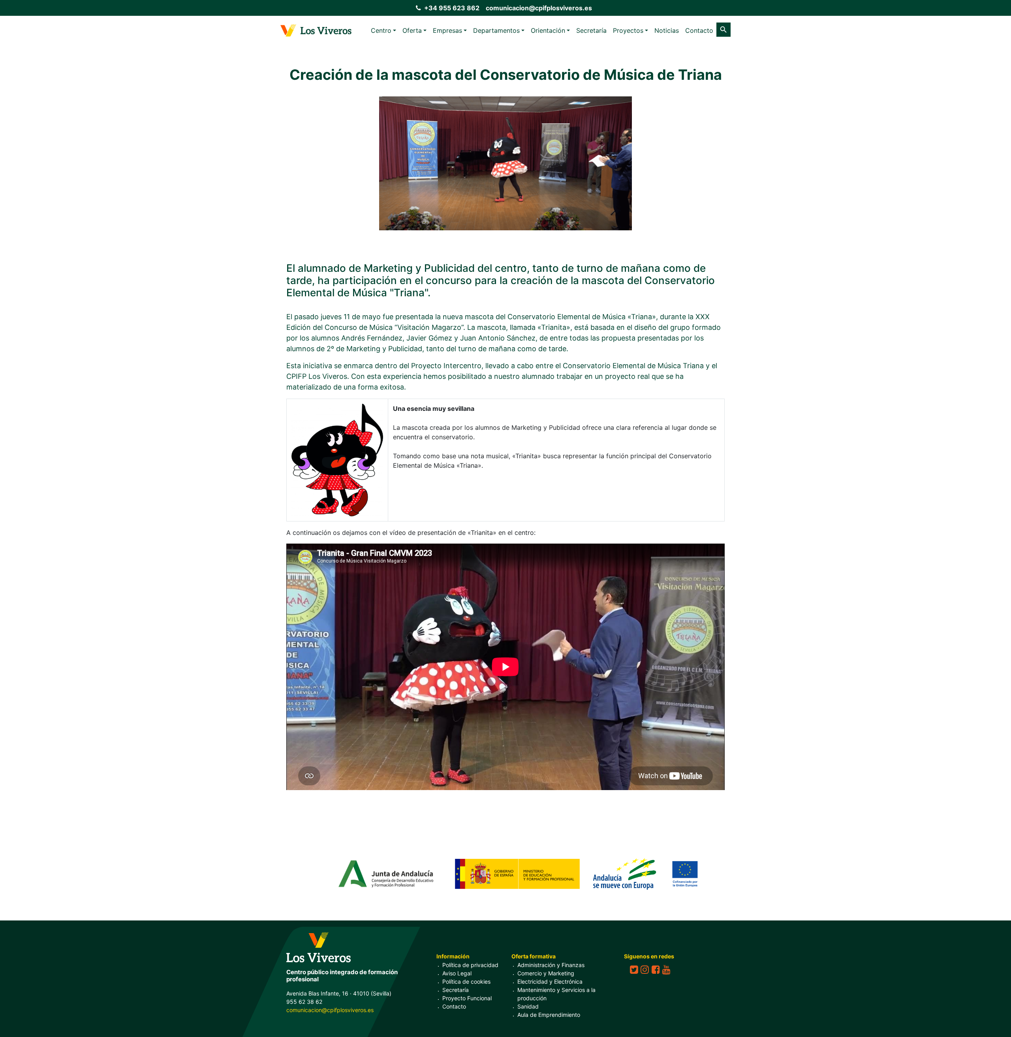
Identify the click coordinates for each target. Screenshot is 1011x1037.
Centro (381, 30)
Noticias (666, 30)
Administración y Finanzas (550, 965)
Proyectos (628, 30)
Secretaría (591, 30)
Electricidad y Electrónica (550, 981)
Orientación (548, 30)
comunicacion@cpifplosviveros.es (539, 8)
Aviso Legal (457, 973)
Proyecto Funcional (467, 998)
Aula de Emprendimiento (548, 1014)
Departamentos (496, 30)
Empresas (447, 30)
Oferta (412, 30)
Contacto (699, 30)
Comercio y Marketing (545, 973)
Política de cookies (466, 981)
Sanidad (528, 1006)
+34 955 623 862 (451, 8)
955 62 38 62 (304, 1001)
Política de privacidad (470, 965)
